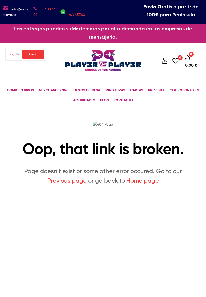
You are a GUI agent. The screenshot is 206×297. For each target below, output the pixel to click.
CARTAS (136, 90)
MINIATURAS (115, 90)
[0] (175, 60)
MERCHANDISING (53, 90)
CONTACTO (123, 100)
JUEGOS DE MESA (86, 90)
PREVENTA (156, 90)
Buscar (33, 54)
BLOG (104, 100)
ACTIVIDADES (84, 100)
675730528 (77, 14)
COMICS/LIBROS (20, 90)
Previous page (67, 180)
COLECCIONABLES (184, 90)
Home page (142, 180)
